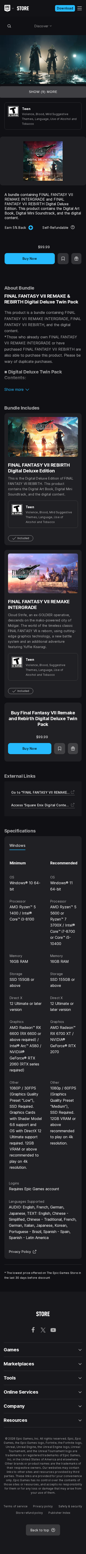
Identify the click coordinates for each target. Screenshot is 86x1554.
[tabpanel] (43, 1010)
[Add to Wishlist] (63, 258)
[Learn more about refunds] (72, 227)
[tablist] (43, 845)
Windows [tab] (17, 845)
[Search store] (9, 26)
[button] (43, 389)
